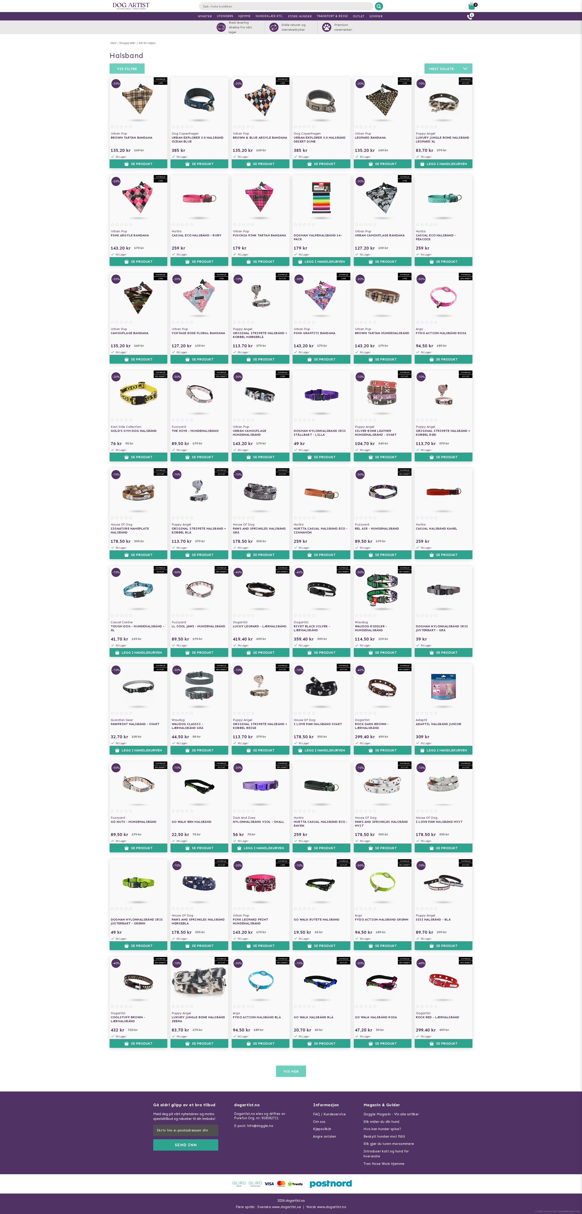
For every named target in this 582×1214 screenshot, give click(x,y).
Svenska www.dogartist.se (279, 1207)
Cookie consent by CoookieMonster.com (557, 1211)
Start (113, 43)
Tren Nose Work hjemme (384, 1164)
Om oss (319, 1122)
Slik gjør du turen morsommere (389, 1144)
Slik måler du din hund (381, 1122)
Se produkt (142, 164)
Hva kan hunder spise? (382, 1129)
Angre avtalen (324, 1136)
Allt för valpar (147, 43)
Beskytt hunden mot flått (384, 1136)
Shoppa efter (127, 43)
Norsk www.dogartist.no (326, 1207)
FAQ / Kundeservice (329, 1114)
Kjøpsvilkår (322, 1129)
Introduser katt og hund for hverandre (386, 1154)
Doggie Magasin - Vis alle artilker (391, 1114)
